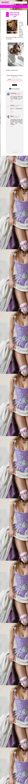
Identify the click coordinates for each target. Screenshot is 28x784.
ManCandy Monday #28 (12, 81)
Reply (11, 101)
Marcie (12, 116)
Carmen (12, 105)
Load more (14, 152)
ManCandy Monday (16, 79)
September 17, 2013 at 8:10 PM (15, 116)
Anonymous (15, 77)
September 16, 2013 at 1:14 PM (15, 106)
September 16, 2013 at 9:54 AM (16, 93)
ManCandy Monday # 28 (14, 15)
